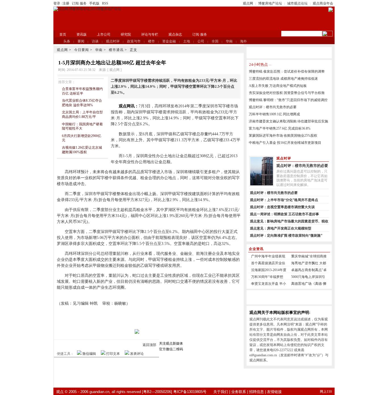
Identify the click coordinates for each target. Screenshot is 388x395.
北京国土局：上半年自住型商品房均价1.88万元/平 (82, 114)
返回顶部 (149, 345)
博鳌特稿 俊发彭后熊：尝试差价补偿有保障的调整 (287, 71)
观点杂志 (175, 34)
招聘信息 (256, 392)
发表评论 (137, 354)
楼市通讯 (116, 50)
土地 (186, 41)
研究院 (126, 34)
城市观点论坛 (297, 3)
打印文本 (113, 354)
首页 (62, 34)
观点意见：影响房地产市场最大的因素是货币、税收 (289, 221)
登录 (56, 3)
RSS (105, 3)
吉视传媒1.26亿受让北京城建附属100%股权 (82, 150)
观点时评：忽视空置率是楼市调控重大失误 (282, 207)
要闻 (81, 41)
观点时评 (113, 41)
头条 (66, 41)
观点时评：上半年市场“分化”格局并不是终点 (284, 200)
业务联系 (238, 392)
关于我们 (220, 392)
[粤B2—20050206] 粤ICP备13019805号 (174, 392)
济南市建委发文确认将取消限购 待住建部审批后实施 (288, 121)
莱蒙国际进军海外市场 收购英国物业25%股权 (283, 136)
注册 (65, 3)
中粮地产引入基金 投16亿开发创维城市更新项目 (285, 143)
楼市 (151, 41)
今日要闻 (81, 50)
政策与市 (134, 41)
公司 (200, 41)
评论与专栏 (149, 34)
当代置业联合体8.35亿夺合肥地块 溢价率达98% (82, 103)
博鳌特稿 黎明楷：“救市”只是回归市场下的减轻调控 (288, 100)
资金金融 (169, 41)
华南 (229, 41)
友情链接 (274, 392)
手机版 (94, 3)
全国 (215, 41)
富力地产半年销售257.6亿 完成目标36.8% (279, 128)
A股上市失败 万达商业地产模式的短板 (278, 86)
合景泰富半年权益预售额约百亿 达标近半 (82, 91)
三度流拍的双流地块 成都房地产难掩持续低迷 (283, 79)
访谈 (95, 41)
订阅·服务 (79, 3)
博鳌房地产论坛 (270, 3)
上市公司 (103, 34)
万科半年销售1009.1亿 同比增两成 (274, 114)
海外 (243, 41)
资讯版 (81, 34)
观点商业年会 (323, 3)
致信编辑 (89, 354)
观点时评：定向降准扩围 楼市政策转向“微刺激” (286, 236)
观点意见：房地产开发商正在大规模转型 (280, 228)
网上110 (326, 392)
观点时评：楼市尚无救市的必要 (273, 107)
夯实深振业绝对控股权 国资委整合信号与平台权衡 (287, 93)
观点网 (248, 3)
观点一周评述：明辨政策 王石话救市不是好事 (284, 214)
